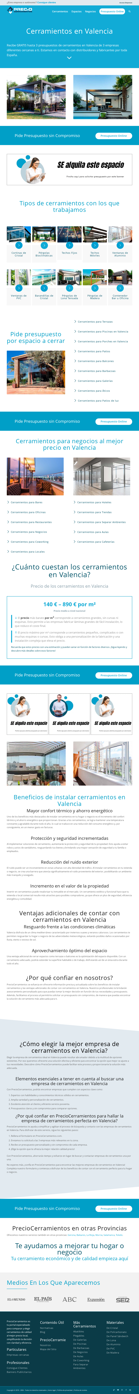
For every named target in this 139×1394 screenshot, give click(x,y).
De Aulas (78, 1356)
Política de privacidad (64, 1390)
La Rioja (90, 1235)
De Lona (111, 1340)
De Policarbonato (117, 1332)
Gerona (71, 1235)
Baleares (81, 1235)
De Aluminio (114, 1344)
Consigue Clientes (17, 1367)
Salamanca (109, 1235)
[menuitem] (125, 2)
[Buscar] (129, 11)
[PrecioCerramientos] (19, 11)
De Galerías (80, 1339)
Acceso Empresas (125, 3)
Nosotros (45, 1345)
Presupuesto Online (114, 136)
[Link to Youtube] (118, 1390)
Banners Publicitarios (19, 1372)
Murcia (98, 1235)
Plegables (78, 1335)
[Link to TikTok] (114, 1390)
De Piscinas (79, 1343)
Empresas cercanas (18, 1354)
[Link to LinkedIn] (130, 1390)
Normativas (46, 1327)
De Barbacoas (81, 1348)
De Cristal (112, 1327)
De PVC (111, 1348)
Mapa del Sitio (48, 1349)
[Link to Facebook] (126, 1390)
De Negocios (80, 1352)
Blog (42, 1332)
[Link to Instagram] (122, 1390)
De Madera (113, 1352)
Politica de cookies (80, 1390)
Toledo (119, 1235)
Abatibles (78, 1331)
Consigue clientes (46, 2)
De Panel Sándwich (117, 1336)
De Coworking (81, 1360)
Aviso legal (52, 1390)
